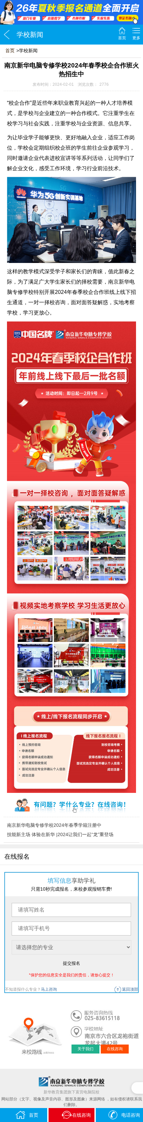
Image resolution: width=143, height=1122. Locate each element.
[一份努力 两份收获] (71, 12)
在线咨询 (115, 1049)
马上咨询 (49, 989)
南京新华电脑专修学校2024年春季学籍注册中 (54, 825)
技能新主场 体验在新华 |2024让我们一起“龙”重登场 (60, 834)
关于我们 (85, 1049)
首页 (122, 38)
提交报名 (71, 963)
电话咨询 (130, 1115)
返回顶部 (130, 989)
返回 (6, 35)
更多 (136, 38)
